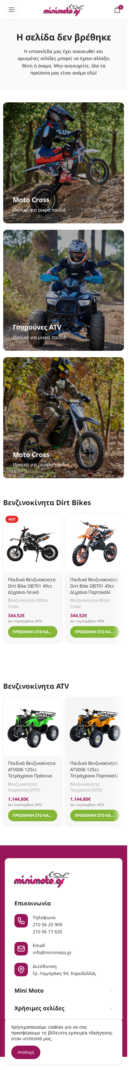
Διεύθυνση (45, 966)
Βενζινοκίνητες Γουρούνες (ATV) (24, 787)
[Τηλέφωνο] (21, 921)
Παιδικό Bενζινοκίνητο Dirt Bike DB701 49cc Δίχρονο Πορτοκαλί (94, 585)
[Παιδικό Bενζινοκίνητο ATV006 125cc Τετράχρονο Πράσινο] (32, 726)
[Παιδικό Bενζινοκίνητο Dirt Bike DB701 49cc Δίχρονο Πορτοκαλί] (94, 543)
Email (39, 945)
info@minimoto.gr (52, 952)
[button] (32, 632)
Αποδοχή (26, 1052)
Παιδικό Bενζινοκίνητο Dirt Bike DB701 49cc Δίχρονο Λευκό (31, 585)
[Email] (21, 948)
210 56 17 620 (47, 931)
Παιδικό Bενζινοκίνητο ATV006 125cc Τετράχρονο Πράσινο (31, 769)
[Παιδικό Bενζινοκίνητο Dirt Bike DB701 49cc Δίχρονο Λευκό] (32, 543)
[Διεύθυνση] (21, 969)
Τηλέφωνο (44, 917)
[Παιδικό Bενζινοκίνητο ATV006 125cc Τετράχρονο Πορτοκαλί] (94, 726)
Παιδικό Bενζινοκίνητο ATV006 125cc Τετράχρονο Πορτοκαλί (94, 769)
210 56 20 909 (47, 924)
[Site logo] (64, 9)
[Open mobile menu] (11, 9)
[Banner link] (63, 162)
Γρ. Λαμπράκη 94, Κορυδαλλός (64, 973)
